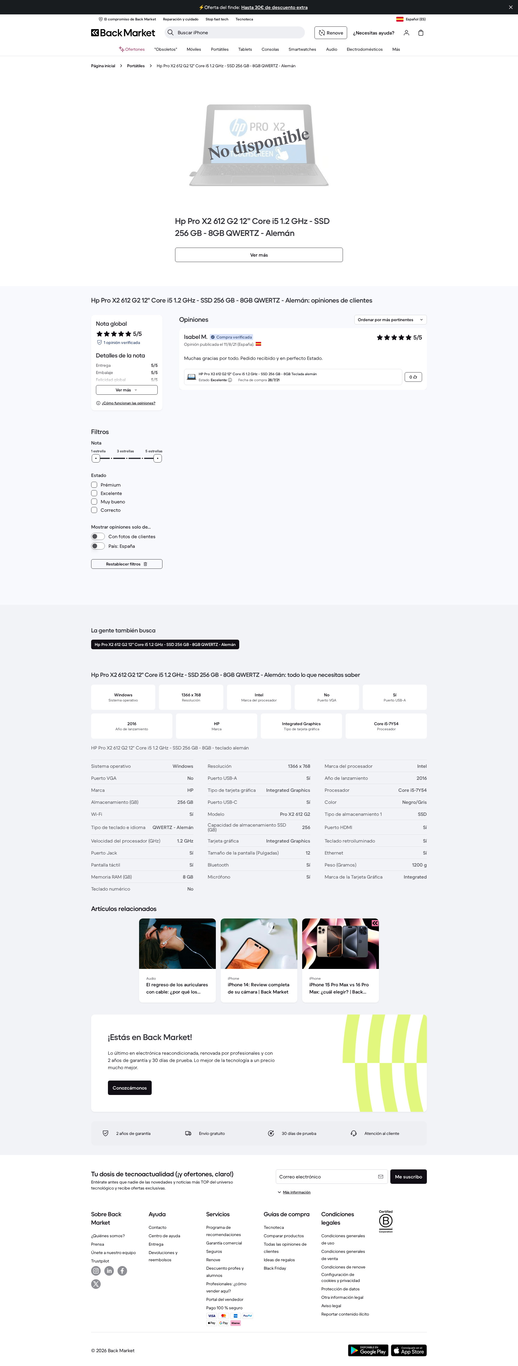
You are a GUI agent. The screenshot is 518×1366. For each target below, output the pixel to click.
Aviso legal (331, 1305)
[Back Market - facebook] (122, 1271)
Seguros (214, 1251)
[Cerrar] (511, 7)
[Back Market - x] (96, 1284)
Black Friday (275, 1268)
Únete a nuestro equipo (113, 1252)
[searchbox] (239, 32)
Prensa (97, 1244)
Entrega (156, 1244)
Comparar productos (284, 1235)
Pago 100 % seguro (224, 1307)
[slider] (96, 458)
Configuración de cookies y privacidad (340, 1277)
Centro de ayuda (164, 1235)
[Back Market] (123, 32)
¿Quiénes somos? (108, 1235)
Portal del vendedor (224, 1299)
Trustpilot (100, 1261)
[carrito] (421, 33)
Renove (213, 1259)
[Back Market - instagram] (96, 1271)
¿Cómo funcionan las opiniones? (128, 403)
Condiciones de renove (343, 1267)
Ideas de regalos (279, 1259)
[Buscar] (170, 32)
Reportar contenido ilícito (345, 1314)
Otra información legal (342, 1297)
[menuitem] (194, 49)
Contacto (157, 1227)
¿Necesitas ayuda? (373, 33)
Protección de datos (340, 1289)
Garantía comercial (224, 1243)
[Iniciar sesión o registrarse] (406, 33)
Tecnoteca (274, 1227)
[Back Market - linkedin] (109, 1271)
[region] (259, 962)
